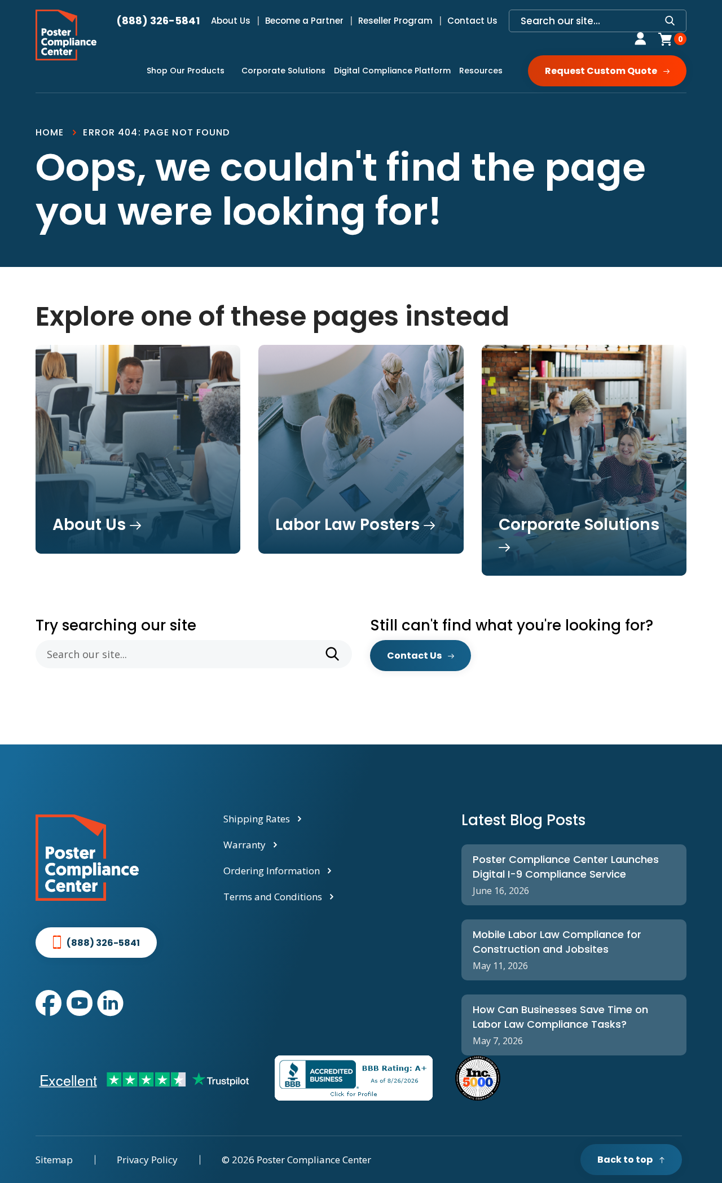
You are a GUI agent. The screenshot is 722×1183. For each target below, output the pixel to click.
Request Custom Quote (601, 70)
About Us (230, 21)
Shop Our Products (185, 70)
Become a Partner (304, 21)
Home (50, 132)
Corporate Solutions (283, 70)
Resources (481, 70)
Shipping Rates (256, 818)
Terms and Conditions (272, 896)
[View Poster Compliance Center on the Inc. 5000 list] (477, 1078)
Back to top (625, 1159)
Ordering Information (271, 870)
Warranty (244, 844)
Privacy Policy (147, 1159)
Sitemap (54, 1159)
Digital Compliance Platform (392, 70)
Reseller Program (395, 21)
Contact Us (472, 21)
